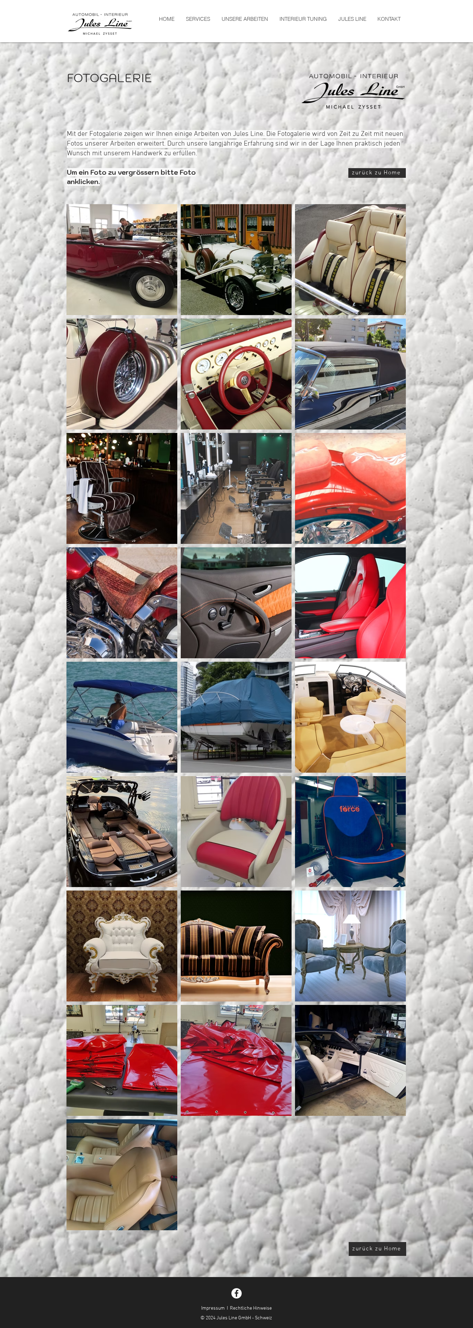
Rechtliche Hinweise (251, 1308)
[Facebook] (236, 1293)
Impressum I (214, 1308)
